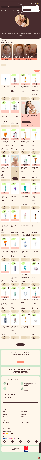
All (3, 65)
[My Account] (33, 3)
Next (38, 111)
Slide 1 (29, 125)
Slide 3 (32, 125)
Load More (20, 344)
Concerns (19, 65)
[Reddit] (28, 441)
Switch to (27, 10)
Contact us (23, 409)
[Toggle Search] (3, 3)
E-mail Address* (6, 356)
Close (38, 7)
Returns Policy (6, 416)
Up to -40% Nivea (6, 422)
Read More (21, 35)
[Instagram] (4, 441)
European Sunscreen (25, 422)
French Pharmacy (6, 424)
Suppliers (22, 416)
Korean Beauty (23, 424)
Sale (4, 420)
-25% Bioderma (23, 420)
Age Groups (10, 65)
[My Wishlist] (31, 3)
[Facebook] (12, 441)
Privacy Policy (23, 414)
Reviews (5, 414)
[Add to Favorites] (8, 75)
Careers (4, 413)
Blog (4, 411)
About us (5, 409)
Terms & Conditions (24, 413)
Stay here (35, 10)
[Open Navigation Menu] (2, 3)
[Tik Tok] (20, 441)
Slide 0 (27, 125)
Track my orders (24, 411)
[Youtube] (36, 441)
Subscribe (20, 362)
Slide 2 (31, 125)
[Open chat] (39, 458)
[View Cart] (35, 3)
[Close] (40, 443)
